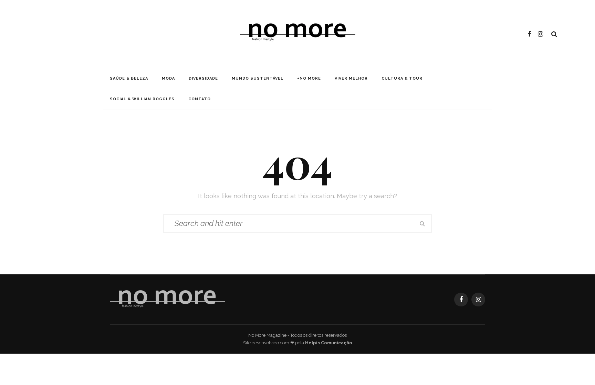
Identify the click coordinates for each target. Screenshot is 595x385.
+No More (309, 78)
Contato (199, 99)
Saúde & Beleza (129, 78)
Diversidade (203, 78)
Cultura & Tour (402, 78)
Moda (168, 78)
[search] (554, 34)
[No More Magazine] (167, 299)
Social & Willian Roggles (142, 99)
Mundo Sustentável (257, 78)
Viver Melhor (351, 78)
